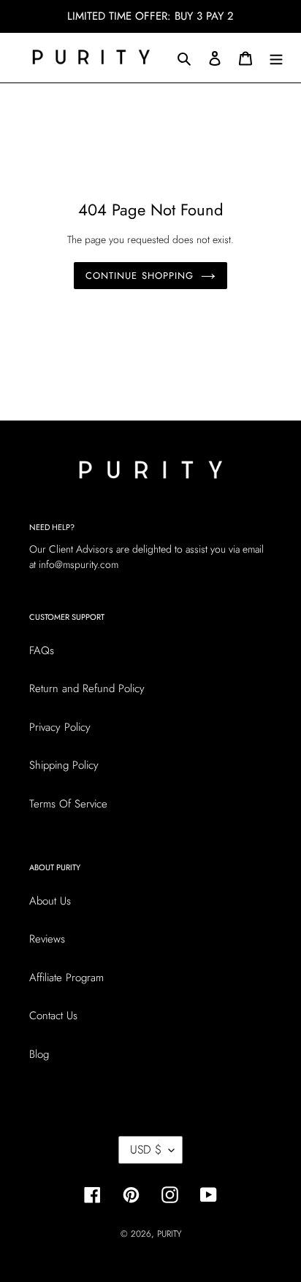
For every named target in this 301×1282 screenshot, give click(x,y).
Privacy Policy (60, 727)
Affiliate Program (66, 978)
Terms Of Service (68, 804)
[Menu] (276, 58)
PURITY (169, 1233)
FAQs (41, 650)
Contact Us (53, 1015)
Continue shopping (139, 276)
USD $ (145, 1149)
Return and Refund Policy (87, 688)
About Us (50, 901)
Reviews (47, 939)
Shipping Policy (64, 765)
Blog (39, 1054)
